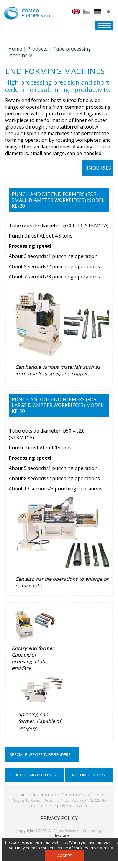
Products (37, 48)
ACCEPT (64, 856)
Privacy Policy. (102, 847)
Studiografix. (59, 835)
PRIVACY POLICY (59, 818)
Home (15, 48)
